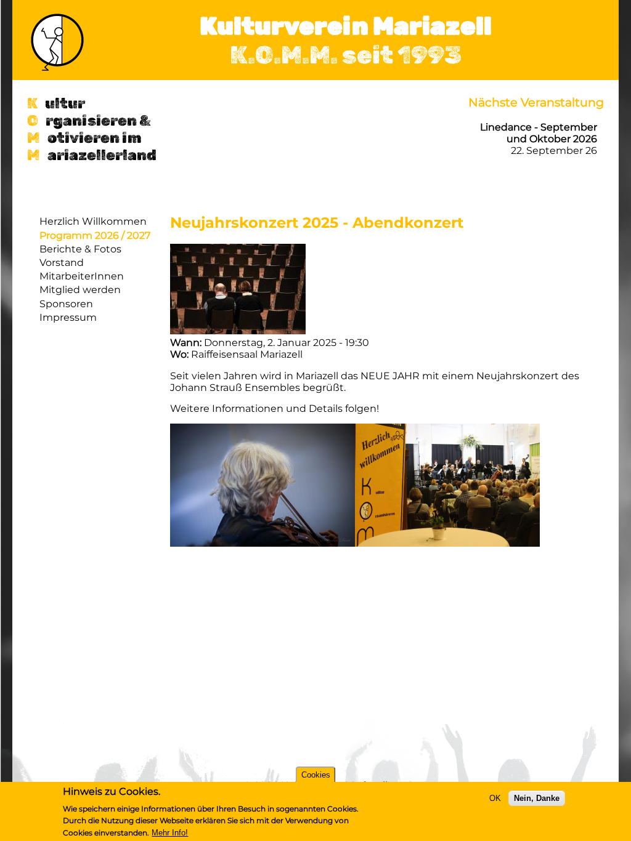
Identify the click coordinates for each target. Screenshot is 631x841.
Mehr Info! (170, 832)
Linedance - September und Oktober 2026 (538, 133)
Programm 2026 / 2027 (94, 235)
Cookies (315, 774)
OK (495, 798)
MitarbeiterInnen (81, 276)
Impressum (68, 317)
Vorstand (61, 262)
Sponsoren (66, 304)
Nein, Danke (537, 798)
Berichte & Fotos (80, 249)
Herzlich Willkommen (93, 221)
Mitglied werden (80, 290)
